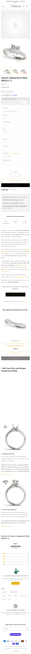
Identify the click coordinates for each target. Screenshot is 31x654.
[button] (3, 6)
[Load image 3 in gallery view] (23, 71)
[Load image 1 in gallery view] (7, 71)
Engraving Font (11, 153)
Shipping (2, 92)
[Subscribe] (26, 629)
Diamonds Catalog (6, 526)
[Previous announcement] (2, 2)
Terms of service (23, 648)
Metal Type (5, 115)
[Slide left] (1, 71)
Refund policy (8, 648)
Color (4, 129)
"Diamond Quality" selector (22, 277)
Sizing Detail (5, 146)
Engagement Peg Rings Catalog (9, 420)
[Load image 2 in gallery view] (15, 71)
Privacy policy (16, 648)
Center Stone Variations (9, 99)
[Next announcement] (28, 2)
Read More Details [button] (15, 353)
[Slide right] (29, 71)
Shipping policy (16, 651)
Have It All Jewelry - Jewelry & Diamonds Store (17, 646)
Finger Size (5, 139)
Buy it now (15, 185)
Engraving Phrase (6, 160)
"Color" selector (5, 271)
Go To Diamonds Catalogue (15, 294)
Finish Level (5, 108)
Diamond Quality (6, 122)
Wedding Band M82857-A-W (15, 346)
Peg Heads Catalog (6, 475)
